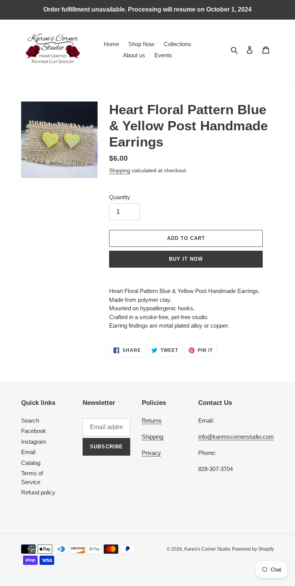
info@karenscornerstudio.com (236, 436)
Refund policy (38, 492)
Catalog (30, 462)
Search (30, 420)
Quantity (119, 197)
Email (28, 452)
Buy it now (186, 259)
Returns (152, 420)
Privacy (151, 452)
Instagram (33, 441)
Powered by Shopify (253, 549)
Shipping (119, 170)
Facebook (33, 431)
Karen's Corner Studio (207, 549)
